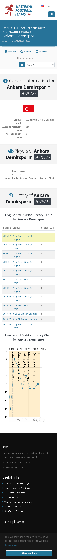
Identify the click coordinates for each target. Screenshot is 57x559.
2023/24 (7, 261)
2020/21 (7, 287)
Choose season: (25, 57)
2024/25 (7, 253)
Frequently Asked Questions (17, 488)
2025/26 (7, 244)
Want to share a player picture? (18, 502)
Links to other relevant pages (17, 483)
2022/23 (7, 270)
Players (27, 51)
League (16, 227)
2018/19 (7, 305)
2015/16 (7, 324)
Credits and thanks (13, 497)
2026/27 (7, 235)
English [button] (47, 6)
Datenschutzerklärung (14, 506)
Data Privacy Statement (14, 511)
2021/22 (7, 279)
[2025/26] (22, 64)
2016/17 (7, 319)
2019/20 (7, 296)
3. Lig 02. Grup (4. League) (25, 313)
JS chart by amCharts (18, 353)
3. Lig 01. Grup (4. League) (25, 319)
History (43, 51)
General (12, 51)
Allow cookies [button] (29, 553)
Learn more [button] (11, 545)
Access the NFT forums (14, 492)
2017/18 (7, 313)
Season (7, 227)
